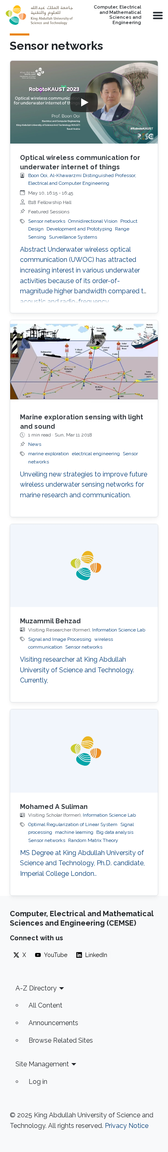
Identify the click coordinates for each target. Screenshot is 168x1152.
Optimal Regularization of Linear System (72, 824)
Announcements (53, 1023)
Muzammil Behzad (50, 621)
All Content (45, 1005)
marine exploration (48, 453)
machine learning (74, 832)
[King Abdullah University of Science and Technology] (39, 15)
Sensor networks (46, 221)
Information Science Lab (118, 630)
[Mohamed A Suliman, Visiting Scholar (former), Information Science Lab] (84, 751)
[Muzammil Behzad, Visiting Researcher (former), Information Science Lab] (84, 565)
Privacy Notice (126, 1126)
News (34, 444)
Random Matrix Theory (93, 840)
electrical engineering (96, 453)
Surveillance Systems (73, 237)
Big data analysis (114, 832)
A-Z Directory (36, 988)
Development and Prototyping (79, 229)
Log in (38, 1082)
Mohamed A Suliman (54, 807)
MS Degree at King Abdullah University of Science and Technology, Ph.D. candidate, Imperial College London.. (82, 863)
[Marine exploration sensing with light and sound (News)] (84, 361)
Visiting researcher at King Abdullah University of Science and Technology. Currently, (77, 670)
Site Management (42, 1064)
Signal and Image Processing (59, 639)
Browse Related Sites (61, 1040)
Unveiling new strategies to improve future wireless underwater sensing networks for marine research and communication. (83, 484)
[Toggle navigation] (157, 15)
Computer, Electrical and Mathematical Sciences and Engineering (117, 15)
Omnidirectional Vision (92, 221)
